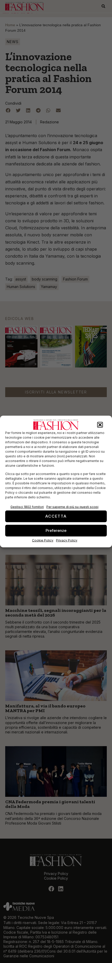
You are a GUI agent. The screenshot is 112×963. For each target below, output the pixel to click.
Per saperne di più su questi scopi (72, 507)
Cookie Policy (42, 540)
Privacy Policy (66, 540)
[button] (100, 424)
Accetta (56, 516)
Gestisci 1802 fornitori (27, 507)
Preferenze (56, 530)
